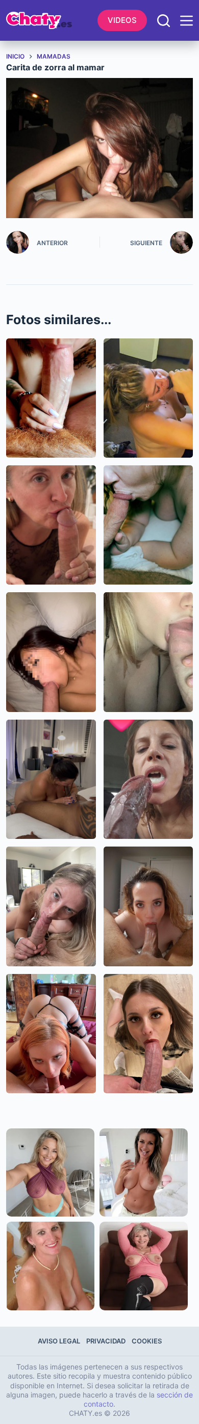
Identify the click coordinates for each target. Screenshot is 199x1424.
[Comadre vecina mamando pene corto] (148, 525)
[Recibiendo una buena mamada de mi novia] (148, 906)
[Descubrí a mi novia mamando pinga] (148, 398)
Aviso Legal (59, 1341)
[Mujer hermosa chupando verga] (148, 1033)
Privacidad (106, 1341)
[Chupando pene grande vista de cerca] (51, 398)
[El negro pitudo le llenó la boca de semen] (148, 779)
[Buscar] (163, 20)
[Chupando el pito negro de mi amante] (51, 779)
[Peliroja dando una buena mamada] (51, 1033)
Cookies (147, 1341)
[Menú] (186, 20)
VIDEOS (122, 20)
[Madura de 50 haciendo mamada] (51, 525)
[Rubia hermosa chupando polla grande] (51, 906)
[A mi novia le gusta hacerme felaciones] (51, 651)
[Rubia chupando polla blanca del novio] (148, 651)
